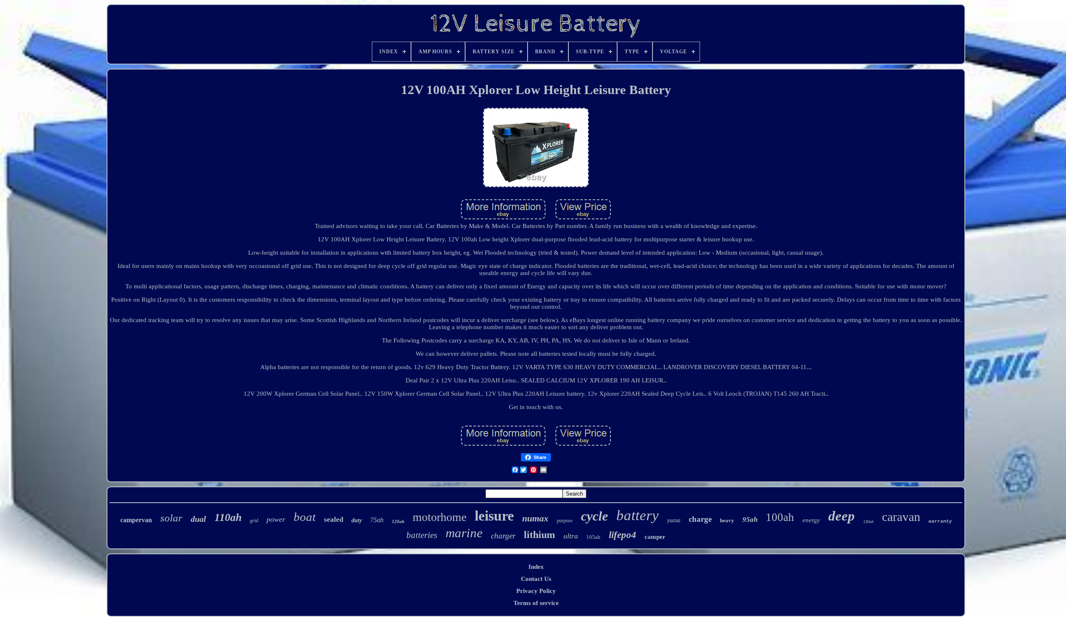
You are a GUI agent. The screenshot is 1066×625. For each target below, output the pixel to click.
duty (356, 520)
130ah (868, 521)
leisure (494, 515)
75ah (377, 519)
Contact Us (536, 578)
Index (536, 566)
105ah (593, 537)
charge (700, 519)
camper (655, 536)
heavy (727, 520)
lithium (539, 534)
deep (841, 515)
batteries (421, 535)
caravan (901, 516)
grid (254, 520)
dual (198, 518)
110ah (228, 517)
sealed (333, 519)
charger (503, 535)
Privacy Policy (536, 591)
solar (171, 517)
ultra (570, 536)
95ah (749, 519)
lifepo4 (622, 535)
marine (464, 533)
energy (811, 520)
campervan (136, 519)
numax (535, 518)
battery (637, 515)
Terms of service (536, 603)
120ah (398, 521)
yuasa (673, 520)
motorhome (439, 517)
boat (305, 516)
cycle (594, 515)
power (275, 519)
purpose (565, 520)
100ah (780, 517)
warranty (940, 521)
